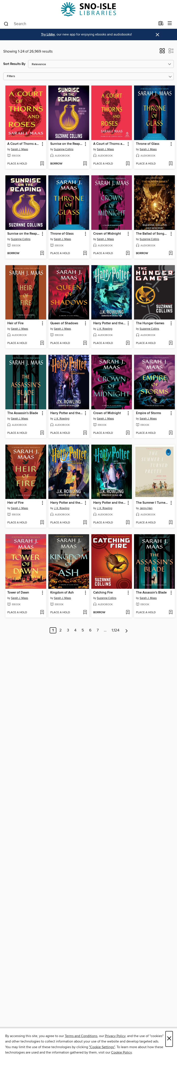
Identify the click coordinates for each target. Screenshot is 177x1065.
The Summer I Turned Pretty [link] (152, 503)
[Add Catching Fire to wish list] (127, 612)
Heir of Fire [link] (15, 323)
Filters (11, 76)
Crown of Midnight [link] (107, 234)
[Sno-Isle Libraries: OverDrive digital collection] (88, 9)
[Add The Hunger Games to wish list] (170, 343)
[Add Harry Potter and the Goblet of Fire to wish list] (127, 343)
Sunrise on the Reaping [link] (66, 144)
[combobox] (79, 24)
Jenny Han (146, 508)
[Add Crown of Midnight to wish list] (127, 253)
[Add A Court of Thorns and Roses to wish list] (42, 164)
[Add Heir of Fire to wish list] (42, 343)
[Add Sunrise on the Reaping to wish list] (85, 164)
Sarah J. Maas (19, 149)
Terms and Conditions (81, 1036)
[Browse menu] (170, 23)
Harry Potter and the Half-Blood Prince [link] (109, 503)
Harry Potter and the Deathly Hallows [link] (66, 503)
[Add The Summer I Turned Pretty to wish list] (170, 523)
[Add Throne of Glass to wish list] (170, 164)
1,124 (115, 630)
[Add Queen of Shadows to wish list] (85, 343)
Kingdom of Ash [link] (62, 593)
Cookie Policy (121, 1052)
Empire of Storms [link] (148, 413)
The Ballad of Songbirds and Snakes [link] (152, 234)
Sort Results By (14, 64)
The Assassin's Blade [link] (22, 413)
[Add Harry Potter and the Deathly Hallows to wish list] (85, 523)
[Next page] (126, 630)
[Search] (6, 23)
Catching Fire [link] (103, 593)
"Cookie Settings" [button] (102, 1047)
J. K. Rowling (104, 329)
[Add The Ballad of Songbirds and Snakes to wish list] (170, 253)
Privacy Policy (115, 1036)
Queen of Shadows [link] (64, 323)
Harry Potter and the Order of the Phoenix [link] (66, 413)
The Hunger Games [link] (150, 323)
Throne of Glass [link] (147, 144)
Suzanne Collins (63, 149)
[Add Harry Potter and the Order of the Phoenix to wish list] (85, 433)
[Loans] (161, 24)
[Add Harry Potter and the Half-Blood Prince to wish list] (127, 523)
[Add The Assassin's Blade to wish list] (42, 433)
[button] (162, 52)
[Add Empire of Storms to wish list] (170, 433)
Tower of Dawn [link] (18, 593)
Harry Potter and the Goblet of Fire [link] (109, 323)
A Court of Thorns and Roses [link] (23, 144)
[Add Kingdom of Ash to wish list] (85, 612)
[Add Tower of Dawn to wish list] (42, 612)
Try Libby (48, 34)
